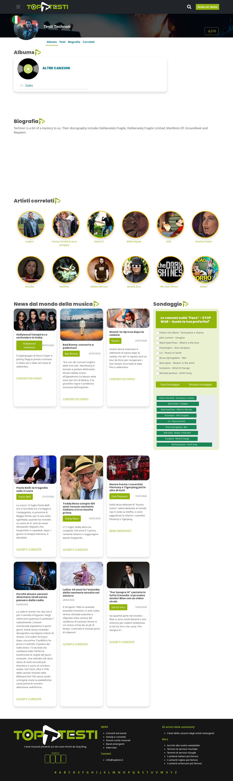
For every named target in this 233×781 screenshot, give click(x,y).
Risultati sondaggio (200, 384)
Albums (52, 42)
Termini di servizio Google (181, 752)
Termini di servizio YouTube (182, 748)
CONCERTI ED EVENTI (29, 378)
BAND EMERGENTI (120, 531)
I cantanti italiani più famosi (182, 756)
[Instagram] (58, 759)
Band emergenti (115, 743)
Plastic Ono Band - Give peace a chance (181, 332)
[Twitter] (63, 759)
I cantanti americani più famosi (184, 763)
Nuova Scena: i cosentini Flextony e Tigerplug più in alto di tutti (127, 487)
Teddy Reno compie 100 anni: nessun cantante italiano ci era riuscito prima (79, 508)
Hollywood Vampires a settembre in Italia (31, 336)
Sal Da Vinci (118, 607)
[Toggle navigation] (18, 7)
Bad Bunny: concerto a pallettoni (78, 346)
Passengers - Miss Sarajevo (174, 347)
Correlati (88, 42)
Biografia (74, 42)
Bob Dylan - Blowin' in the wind (176, 362)
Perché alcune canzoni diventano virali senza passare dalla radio (32, 597)
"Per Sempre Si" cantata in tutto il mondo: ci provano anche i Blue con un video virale (127, 596)
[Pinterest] (52, 759)
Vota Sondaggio (170, 384)
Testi (62, 42)
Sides (29, 85)
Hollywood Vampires (29, 345)
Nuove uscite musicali (118, 740)
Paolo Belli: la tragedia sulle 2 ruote (32, 489)
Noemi (115, 341)
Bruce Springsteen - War (173, 357)
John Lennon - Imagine (172, 337)
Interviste (111, 747)
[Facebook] (47, 759)
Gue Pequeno (119, 496)
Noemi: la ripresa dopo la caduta (126, 333)
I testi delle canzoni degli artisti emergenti (190, 733)
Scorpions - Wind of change (174, 367)
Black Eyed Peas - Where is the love (179, 342)
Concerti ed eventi (116, 733)
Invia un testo (207, 7)
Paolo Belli (24, 496)
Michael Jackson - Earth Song (175, 373)
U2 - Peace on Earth (170, 352)
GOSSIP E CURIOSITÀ (28, 549)
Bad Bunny (71, 353)
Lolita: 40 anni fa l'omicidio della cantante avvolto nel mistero (81, 592)
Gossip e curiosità (116, 736)
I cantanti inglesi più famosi (182, 759)
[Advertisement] (195, 69)
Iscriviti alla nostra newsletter (183, 745)
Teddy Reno (72, 518)
